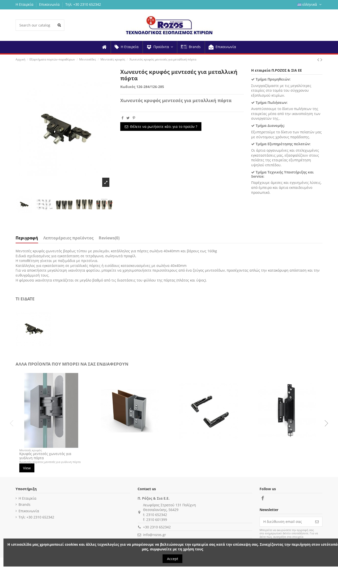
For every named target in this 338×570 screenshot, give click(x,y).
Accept (172, 558)
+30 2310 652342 (157, 527)
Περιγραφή (27, 238)
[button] (159, 47)
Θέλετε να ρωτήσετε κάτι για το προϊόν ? (163, 126)
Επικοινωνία (50, 4)
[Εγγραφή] (317, 521)
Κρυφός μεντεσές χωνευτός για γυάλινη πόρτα (45, 455)
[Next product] (321, 59)
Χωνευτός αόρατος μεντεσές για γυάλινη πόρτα (50, 462)
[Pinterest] (134, 117)
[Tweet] (128, 117)
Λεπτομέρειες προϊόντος (68, 238)
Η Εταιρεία (25, 4)
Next (325, 423)
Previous (13, 423)
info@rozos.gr (154, 534)
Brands (24, 504)
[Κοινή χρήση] (122, 117)
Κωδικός (127, 86)
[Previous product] (318, 59)
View (27, 468)
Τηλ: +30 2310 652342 (83, 4)
